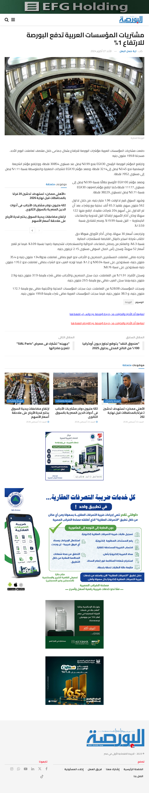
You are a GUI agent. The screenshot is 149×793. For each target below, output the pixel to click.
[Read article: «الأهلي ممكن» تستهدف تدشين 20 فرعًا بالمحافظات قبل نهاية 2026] (124, 388)
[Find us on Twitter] (40, 769)
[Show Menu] (13, 19)
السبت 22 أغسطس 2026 (133, 422)
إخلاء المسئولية (74, 769)
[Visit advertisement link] (74, 7)
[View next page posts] (32, 230)
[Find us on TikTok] (41, 776)
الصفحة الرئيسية (133, 769)
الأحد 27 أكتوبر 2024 (101, 51)
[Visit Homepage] (130, 19)
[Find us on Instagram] (11, 769)
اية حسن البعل (128, 51)
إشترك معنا (113, 769)
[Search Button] (7, 19)
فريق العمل (95, 769)
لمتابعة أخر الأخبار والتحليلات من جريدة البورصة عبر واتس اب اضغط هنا (107, 314)
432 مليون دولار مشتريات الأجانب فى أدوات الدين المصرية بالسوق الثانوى (38, 207)
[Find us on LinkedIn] (32, 769)
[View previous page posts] (39, 230)
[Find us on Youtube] (25, 769)
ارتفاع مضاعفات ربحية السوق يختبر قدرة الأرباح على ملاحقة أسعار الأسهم (35, 219)
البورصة (128, 302)
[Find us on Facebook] (46, 769)
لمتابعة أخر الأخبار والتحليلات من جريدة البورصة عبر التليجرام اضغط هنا (107, 323)
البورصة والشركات (112, 401)
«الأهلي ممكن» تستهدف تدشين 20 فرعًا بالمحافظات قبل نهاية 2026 (39, 196)
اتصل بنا (138, 776)
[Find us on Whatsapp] (18, 769)
